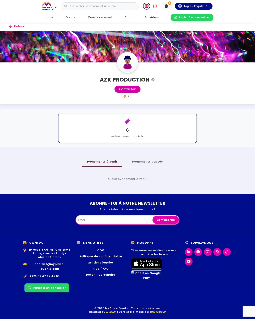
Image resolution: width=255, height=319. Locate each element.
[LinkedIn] (189, 252)
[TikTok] (227, 252)
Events (71, 17)
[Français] (154, 6)
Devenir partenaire (100, 275)
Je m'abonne (166, 220)
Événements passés (147, 162)
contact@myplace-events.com (50, 266)
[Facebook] (198, 252)
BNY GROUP (158, 312)
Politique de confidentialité (100, 256)
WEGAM (111, 312)
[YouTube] (189, 261)
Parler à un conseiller (194, 17)
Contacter (127, 89)
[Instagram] (208, 252)
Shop (128, 17)
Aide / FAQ (101, 268)
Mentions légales (100, 262)
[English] (146, 6)
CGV (100, 250)
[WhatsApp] (217, 252)
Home (49, 17)
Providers (152, 17)
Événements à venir (102, 162)
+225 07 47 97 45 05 (45, 276)
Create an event (100, 17)
